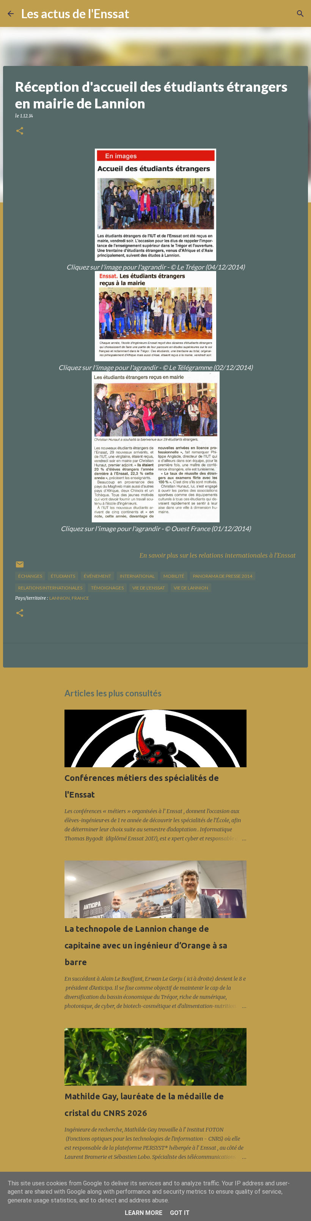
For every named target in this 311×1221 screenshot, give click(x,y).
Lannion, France (69, 598)
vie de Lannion (191, 588)
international (137, 576)
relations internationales (50, 588)
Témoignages (107, 588)
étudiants (63, 576)
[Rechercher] (140, 14)
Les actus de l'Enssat (75, 13)
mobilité (173, 576)
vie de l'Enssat (148, 588)
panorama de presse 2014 (222, 576)
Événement (97, 576)
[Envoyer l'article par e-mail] (19, 567)
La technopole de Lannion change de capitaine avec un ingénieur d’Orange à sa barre (145, 945)
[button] (19, 131)
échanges (30, 576)
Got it (180, 1212)
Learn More (143, 1212)
